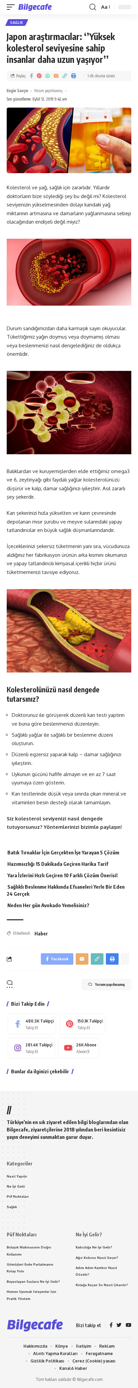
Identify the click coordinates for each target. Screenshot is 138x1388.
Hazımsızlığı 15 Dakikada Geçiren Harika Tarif (57, 864)
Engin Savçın (17, 90)
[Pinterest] (82, 1024)
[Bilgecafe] (36, 7)
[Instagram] (31, 1048)
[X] (119, 1325)
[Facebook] (32, 1024)
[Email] (56, 76)
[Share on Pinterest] (39, 76)
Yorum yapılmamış (48, 90)
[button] (12, 7)
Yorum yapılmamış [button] (110, 984)
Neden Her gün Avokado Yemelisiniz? (48, 905)
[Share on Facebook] (31, 76)
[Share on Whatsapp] (48, 76)
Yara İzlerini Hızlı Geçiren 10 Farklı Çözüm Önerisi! (62, 875)
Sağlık (16, 23)
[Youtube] (79, 1048)
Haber (41, 933)
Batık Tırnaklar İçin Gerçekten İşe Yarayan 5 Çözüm (63, 852)
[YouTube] (128, 1325)
